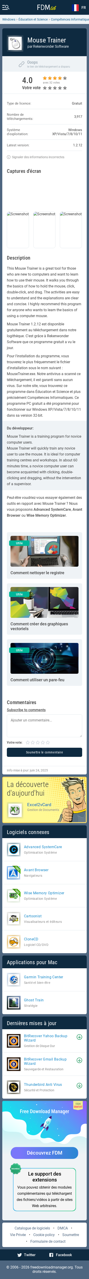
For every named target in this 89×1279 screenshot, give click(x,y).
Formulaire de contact (47, 1241)
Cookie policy (44, 1235)
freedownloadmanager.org (51, 1267)
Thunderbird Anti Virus (43, 1084)
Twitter (30, 1255)
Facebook (64, 1255)
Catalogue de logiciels (32, 1228)
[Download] (79, 1037)
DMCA (63, 1228)
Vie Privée (18, 1235)
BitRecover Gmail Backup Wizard (45, 1061)
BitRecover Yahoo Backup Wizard (45, 1038)
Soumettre (70, 1235)
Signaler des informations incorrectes (38, 157)
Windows (8, 19)
